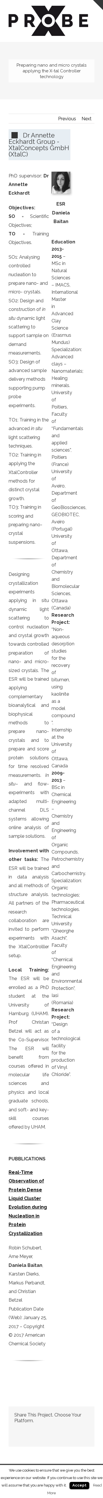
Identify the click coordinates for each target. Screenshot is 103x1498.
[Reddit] (71, 1430)
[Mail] (16, 1437)
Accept (79, 1485)
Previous (67, 118)
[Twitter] (25, 1430)
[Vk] (80, 1430)
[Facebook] (16, 1430)
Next (87, 118)
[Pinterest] (34, 1430)
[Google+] (52, 1430)
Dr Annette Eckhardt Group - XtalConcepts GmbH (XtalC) (39, 144)
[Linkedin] (62, 1430)
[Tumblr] (43, 1430)
